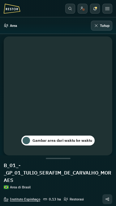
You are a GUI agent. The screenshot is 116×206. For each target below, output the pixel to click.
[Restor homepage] (12, 9)
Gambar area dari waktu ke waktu (62, 140)
